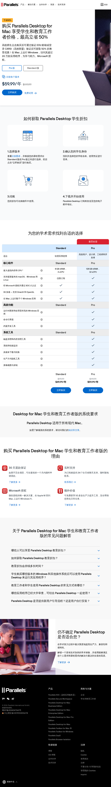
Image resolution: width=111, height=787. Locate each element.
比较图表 (16, 156)
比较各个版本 (12, 77)
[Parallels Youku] (3, 698)
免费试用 (28, 93)
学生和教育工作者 (88, 699)
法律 (82, 763)
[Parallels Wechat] (8, 698)
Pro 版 (12, 68)
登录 (106, 5)
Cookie (84, 755)
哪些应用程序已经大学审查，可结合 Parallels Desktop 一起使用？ (50, 593)
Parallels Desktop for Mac (59, 724)
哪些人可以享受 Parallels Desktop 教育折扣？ (38, 550)
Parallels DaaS (54, 736)
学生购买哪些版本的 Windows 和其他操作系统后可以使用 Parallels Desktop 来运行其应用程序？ (51, 576)
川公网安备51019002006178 (16, 713)
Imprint (84, 775)
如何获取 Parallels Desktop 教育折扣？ (34, 558)
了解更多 (62, 662)
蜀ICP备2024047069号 (11, 710)
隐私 (82, 751)
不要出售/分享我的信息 (91, 767)
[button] (23, 5)
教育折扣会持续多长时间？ (27, 566)
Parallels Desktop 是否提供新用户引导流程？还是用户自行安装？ (50, 601)
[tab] (12, 68)
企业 (82, 695)
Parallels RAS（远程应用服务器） (62, 695)
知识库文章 (73, 430)
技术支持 (52, 763)
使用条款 (84, 759)
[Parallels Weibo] (13, 698)
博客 (50, 751)
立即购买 (12, 92)
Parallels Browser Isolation (59, 740)
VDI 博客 (52, 755)
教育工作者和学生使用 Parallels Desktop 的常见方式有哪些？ (48, 585)
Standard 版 (33, 68)
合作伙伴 (52, 759)
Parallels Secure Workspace (60, 699)
